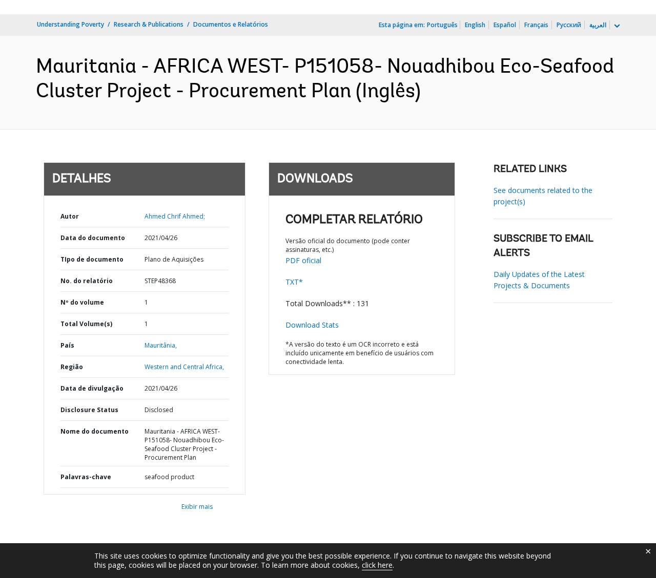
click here (377, 565)
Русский (569, 24)
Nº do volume (82, 302)
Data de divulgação (92, 388)
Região (71, 366)
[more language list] (616, 26)
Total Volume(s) (86, 323)
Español (505, 24)
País (67, 345)
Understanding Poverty (70, 24)
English (475, 24)
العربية (597, 24)
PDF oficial (303, 260)
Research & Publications (148, 24)
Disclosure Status (89, 409)
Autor (69, 216)
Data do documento (92, 237)
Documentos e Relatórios (230, 24)
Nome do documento (94, 431)
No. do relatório (86, 280)
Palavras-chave (85, 477)
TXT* (294, 282)
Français (536, 24)
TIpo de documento (92, 259)
